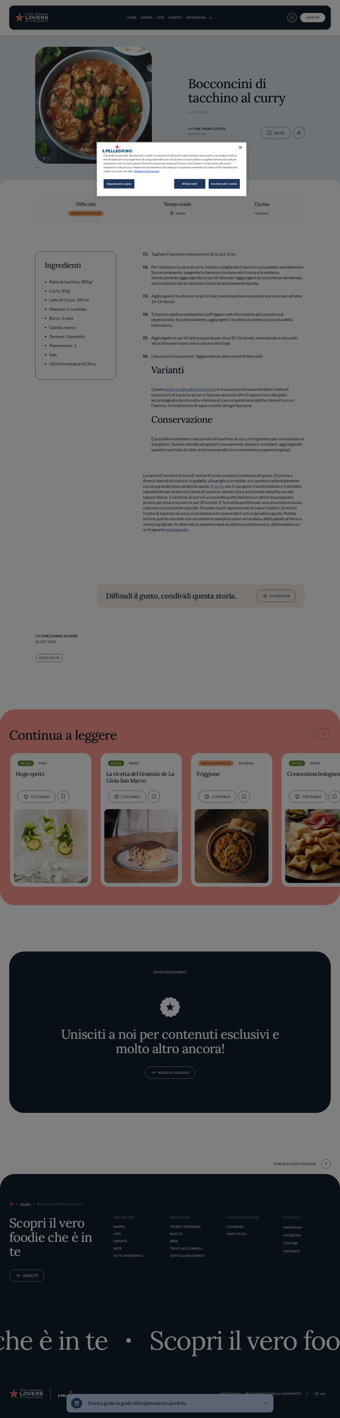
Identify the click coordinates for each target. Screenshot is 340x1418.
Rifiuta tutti (189, 183)
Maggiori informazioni (146, 171)
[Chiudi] (240, 147)
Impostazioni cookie (119, 183)
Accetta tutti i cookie (224, 183)
